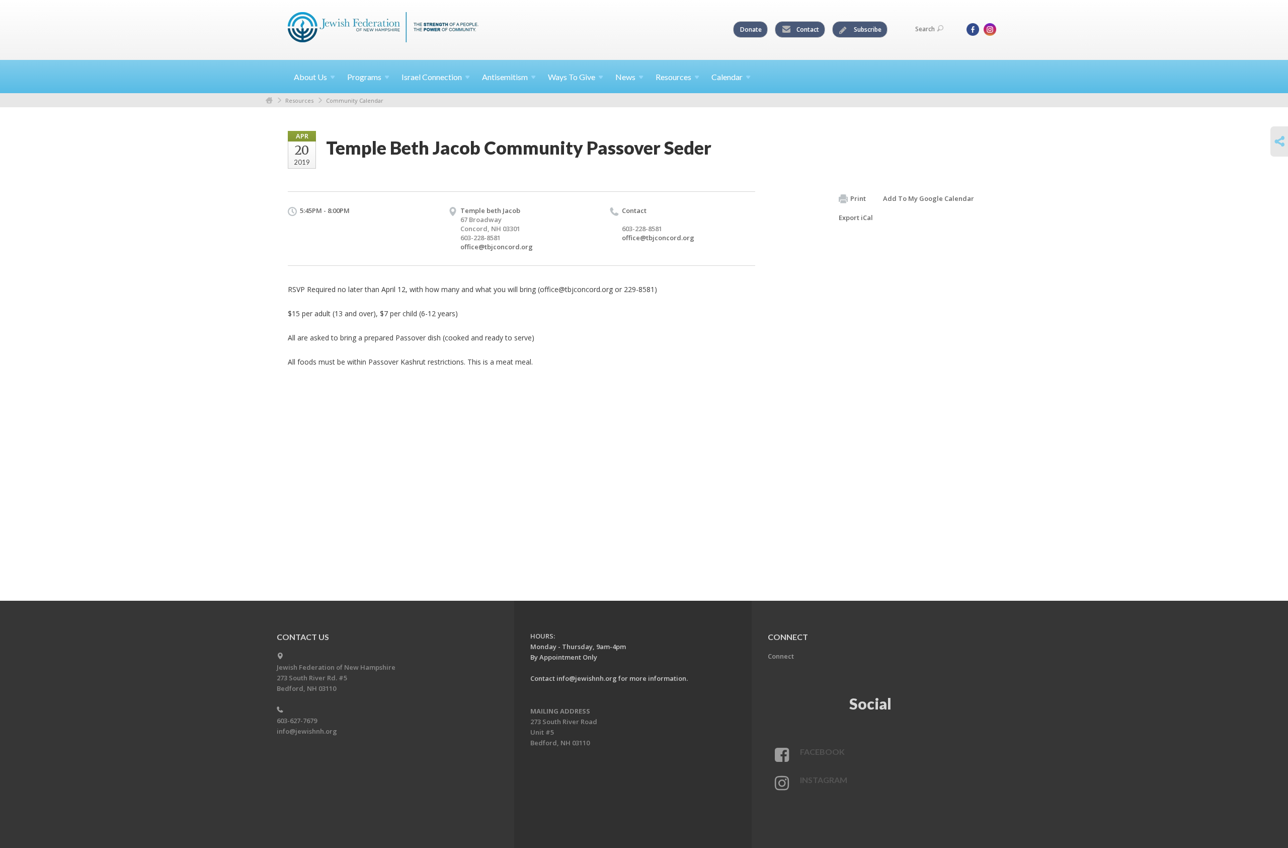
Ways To (571, 77)
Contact (807, 29)
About (310, 77)
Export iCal (856, 217)
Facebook (822, 751)
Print (858, 198)
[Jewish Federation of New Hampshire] (383, 28)
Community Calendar (354, 100)
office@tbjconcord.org (496, 246)
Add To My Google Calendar (928, 198)
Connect (781, 656)
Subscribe (866, 29)
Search (925, 29)
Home (269, 100)
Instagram (823, 780)
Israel (431, 77)
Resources (299, 100)
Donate (751, 29)
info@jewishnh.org (307, 731)
